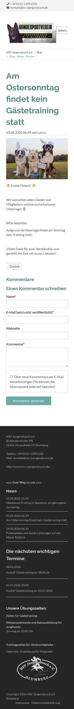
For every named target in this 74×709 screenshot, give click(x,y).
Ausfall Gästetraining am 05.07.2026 (29, 590)
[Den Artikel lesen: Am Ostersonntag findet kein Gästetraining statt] (37, 178)
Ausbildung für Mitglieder (36, 651)
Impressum (22, 702)
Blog (39, 52)
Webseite (13, 328)
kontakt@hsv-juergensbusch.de (29, 7)
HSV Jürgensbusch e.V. (19, 52)
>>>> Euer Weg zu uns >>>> (24, 482)
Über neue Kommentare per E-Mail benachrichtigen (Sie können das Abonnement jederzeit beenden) (37, 381)
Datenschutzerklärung (45, 702)
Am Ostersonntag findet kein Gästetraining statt (36, 520)
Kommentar (15, 344)
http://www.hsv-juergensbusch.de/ (28, 466)
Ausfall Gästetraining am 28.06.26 (27, 572)
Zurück (14, 266)
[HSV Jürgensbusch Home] (31, 42)
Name (13, 296)
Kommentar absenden (28, 401)
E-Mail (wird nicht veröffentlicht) (30, 312)
